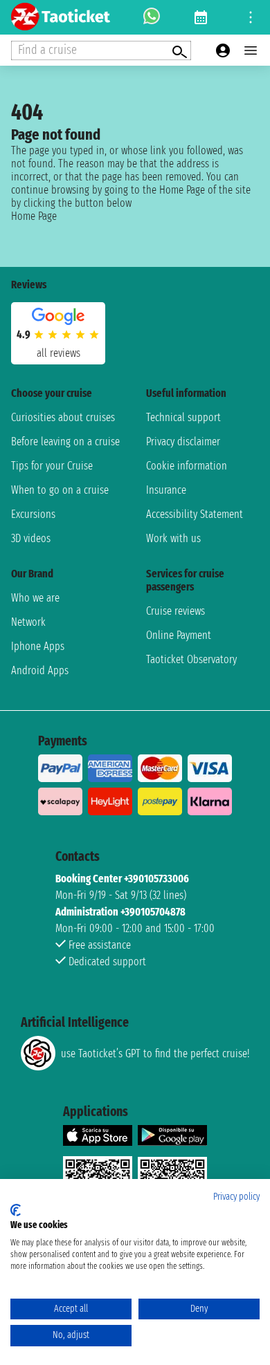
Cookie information (186, 465)
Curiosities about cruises (63, 417)
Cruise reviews (175, 611)
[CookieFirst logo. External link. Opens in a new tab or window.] (15, 1210)
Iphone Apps (37, 646)
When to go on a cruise (60, 489)
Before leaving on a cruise (65, 441)
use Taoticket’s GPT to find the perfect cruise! (155, 1053)
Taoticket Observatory (191, 659)
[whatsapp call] (151, 17)
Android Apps (40, 670)
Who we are (35, 597)
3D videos (31, 538)
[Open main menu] (250, 50)
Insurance (166, 489)
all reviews (58, 353)
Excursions (33, 514)
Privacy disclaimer (183, 441)
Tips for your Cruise (52, 465)
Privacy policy (236, 1196)
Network (28, 622)
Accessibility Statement (194, 514)
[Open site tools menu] (250, 17)
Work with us (173, 538)
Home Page (34, 216)
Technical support (183, 417)
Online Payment (178, 635)
